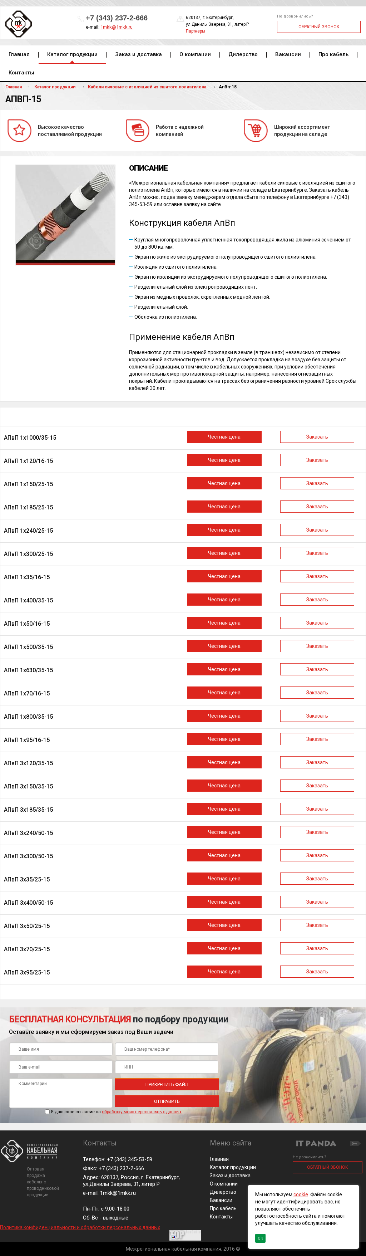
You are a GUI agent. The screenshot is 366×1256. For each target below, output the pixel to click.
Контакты (221, 1217)
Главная (13, 86)
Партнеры (195, 31)
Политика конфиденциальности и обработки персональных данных (80, 1227)
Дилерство (223, 1192)
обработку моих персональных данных (142, 1111)
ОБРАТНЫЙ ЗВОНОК (319, 26)
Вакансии (221, 1200)
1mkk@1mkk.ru (116, 27)
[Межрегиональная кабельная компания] (17, 24)
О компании (224, 1184)
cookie (300, 1194)
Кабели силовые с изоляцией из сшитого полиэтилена (147, 86)
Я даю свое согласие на (116, 1111)
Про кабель (223, 1208)
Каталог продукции (72, 54)
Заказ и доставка (230, 1175)
